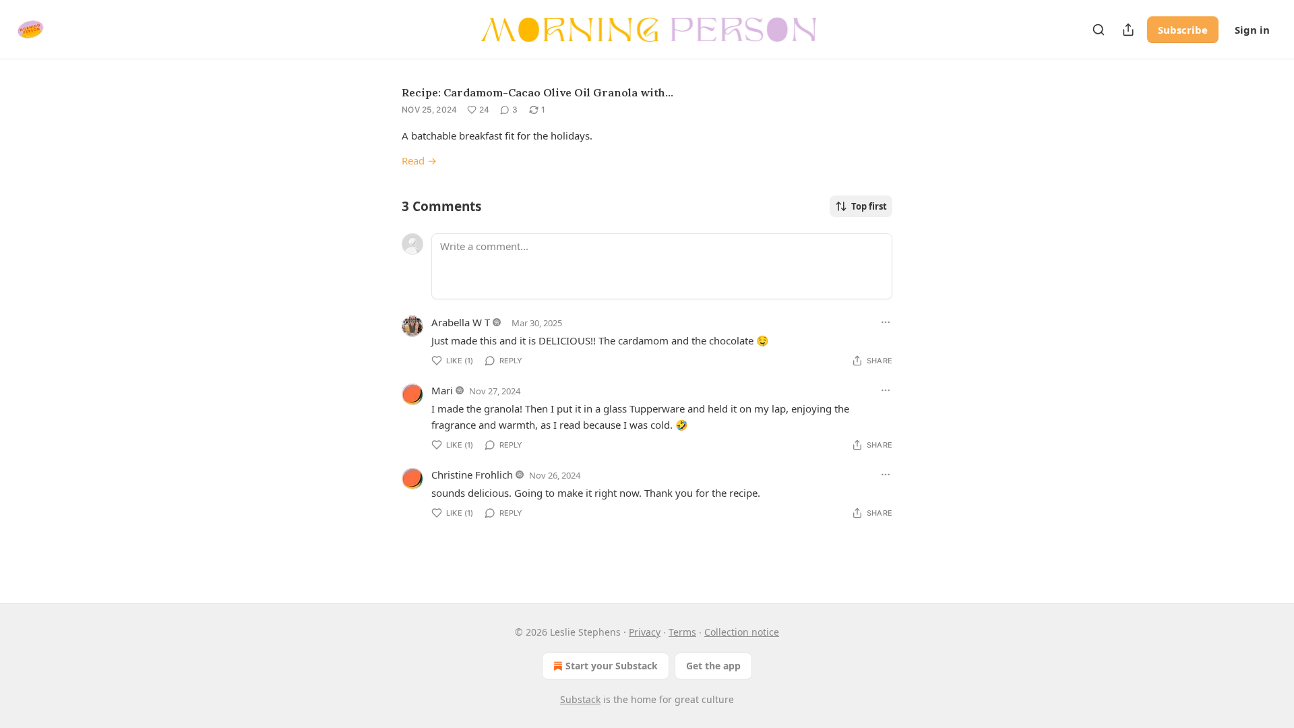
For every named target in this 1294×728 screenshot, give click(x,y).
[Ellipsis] (885, 322)
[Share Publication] (1128, 29)
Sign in (1252, 29)
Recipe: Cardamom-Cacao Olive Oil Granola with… (537, 92)
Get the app (713, 665)
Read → (419, 160)
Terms (682, 632)
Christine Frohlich (472, 474)
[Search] (1098, 29)
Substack (580, 699)
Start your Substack (611, 665)
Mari (442, 390)
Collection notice (741, 632)
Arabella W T (460, 322)
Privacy (644, 632)
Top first (869, 206)
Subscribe (1183, 29)
